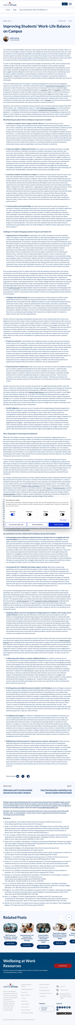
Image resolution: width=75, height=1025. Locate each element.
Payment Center (44, 1009)
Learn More (63, 966)
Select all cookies (58, 524)
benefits (57, 90)
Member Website (44, 984)
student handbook (9, 494)
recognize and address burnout (25, 633)
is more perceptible (21, 345)
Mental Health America (36, 392)
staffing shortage (14, 288)
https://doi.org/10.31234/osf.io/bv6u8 (55, 863)
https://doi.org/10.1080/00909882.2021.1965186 (21, 894)
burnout (48, 100)
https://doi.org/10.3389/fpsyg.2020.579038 (42, 854)
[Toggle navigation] (70, 4)
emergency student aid (58, 726)
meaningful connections (18, 214)
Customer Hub (43, 987)
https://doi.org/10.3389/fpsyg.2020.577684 (40, 859)
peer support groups (38, 671)
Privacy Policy (25, 1004)
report (43, 388)
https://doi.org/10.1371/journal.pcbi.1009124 (29, 905)
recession (44, 90)
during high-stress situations (55, 86)
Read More (10, 943)
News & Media (25, 995)
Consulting (42, 996)
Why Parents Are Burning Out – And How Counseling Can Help (11, 937)
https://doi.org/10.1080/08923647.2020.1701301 (49, 900)
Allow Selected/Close (37, 524)
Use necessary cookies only (16, 524)
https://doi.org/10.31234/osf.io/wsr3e (42, 868)
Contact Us (24, 1001)
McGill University (59, 488)
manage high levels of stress (48, 110)
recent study (13, 730)
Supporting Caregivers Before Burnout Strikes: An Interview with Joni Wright (60, 935)
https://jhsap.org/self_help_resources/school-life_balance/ (24, 824)
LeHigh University (23, 601)
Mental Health (7, 21)
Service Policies (25, 1010)
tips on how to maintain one (36, 623)
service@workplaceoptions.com (48, 807)
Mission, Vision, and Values (30, 486)
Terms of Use (25, 1007)
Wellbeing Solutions (27, 989)
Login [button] (64, 4)
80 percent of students (48, 108)
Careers (23, 998)
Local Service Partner (45, 993)
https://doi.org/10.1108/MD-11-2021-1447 (29, 839)
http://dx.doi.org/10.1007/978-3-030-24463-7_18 (35, 887)
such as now (52, 371)
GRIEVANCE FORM (27, 1013)
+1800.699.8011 (64, 990)
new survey (66, 237)
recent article (24, 539)
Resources (24, 992)
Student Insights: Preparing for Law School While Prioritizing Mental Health (43, 938)
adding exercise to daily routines (47, 627)
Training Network (44, 990)
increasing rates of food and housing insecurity (48, 724)
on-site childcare (61, 720)
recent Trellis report (45, 412)
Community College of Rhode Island (46, 601)
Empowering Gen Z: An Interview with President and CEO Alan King (27, 938)
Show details (63, 520)
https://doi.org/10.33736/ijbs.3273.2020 (21, 845)
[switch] (29, 514)
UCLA (49, 488)
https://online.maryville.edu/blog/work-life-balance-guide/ (24, 850)
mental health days (38, 690)
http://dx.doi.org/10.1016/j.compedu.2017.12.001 (37, 872)
